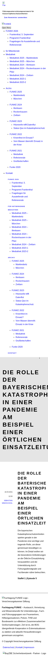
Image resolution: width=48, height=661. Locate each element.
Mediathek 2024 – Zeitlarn (21, 75)
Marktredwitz (19, 95)
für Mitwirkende (13, 51)
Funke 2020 (15, 167)
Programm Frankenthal (20, 38)
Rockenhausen (20, 112)
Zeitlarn (16, 115)
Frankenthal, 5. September (22, 34)
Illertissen (17, 108)
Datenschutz (8, 647)
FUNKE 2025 (16, 92)
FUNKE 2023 (16, 121)
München (17, 99)
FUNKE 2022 (16, 134)
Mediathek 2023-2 (18, 82)
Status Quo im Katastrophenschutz (29, 128)
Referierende (19, 158)
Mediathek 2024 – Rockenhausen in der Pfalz (21, 237)
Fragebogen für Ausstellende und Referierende (20, 196)
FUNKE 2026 (12, 31)
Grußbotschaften (21, 161)
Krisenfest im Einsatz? (23, 138)
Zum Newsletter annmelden (15, 17)
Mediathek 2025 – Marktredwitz (24, 58)
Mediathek (10, 54)
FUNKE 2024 (16, 105)
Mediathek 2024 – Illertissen (22, 65)
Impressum (29, 647)
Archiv (9, 88)
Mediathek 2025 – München (22, 61)
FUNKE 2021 (16, 151)
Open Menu (6, 28)
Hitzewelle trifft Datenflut (24, 125)
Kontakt (9, 173)
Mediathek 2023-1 (18, 79)
